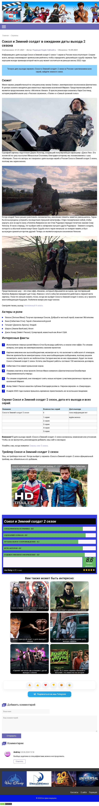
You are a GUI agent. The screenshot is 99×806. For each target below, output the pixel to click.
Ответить (19, 761)
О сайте (84, 792)
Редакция (93, 792)
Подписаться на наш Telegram (51, 694)
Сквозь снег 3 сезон (38, 446)
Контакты (74, 792)
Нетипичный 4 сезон (33, 305)
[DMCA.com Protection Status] (6, 804)
